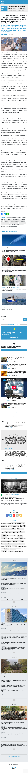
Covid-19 (9, 219)
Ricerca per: (3, 316)
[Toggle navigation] (25, 2)
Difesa (19, 529)
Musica (15, 541)
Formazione (9, 535)
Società (14, 546)
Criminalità (4, 529)
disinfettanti (6, 221)
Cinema (10, 526)
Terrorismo (10, 551)
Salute (19, 543)
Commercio (16, 526)
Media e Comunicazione (6, 541)
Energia (15, 532)
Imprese (19, 535)
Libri (24, 538)
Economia (8, 532)
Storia (2, 548)
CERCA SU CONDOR (14, 337)
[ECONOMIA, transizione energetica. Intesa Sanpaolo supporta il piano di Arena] (14, 569)
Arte (23, 523)
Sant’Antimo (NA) (15, 224)
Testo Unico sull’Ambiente (11, 226)
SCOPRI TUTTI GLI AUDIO (14, 473)
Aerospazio (3, 523)
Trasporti (16, 551)
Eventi (3, 535)
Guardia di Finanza (14, 222)
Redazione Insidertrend (15, 247)
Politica (21, 541)
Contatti (19, 756)
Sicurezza (3, 34)
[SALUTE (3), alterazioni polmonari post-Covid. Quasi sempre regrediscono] (14, 280)
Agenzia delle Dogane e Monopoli (14, 217)
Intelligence (16, 538)
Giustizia (14, 535)
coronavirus (3, 219)
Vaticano (21, 551)
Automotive (4, 526)
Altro (13, 523)
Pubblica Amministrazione (6, 543)
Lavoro (21, 538)
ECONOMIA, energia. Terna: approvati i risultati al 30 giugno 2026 (13, 599)
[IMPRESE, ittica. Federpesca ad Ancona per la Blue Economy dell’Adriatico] (14, 299)
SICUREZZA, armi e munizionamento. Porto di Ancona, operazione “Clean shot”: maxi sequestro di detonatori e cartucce (14, 270)
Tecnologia (12, 548)
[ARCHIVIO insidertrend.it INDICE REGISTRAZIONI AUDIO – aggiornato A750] (14, 486)
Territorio (4, 551)
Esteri (22, 532)
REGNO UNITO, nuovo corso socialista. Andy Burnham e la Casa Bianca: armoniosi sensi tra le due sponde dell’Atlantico (13, 686)
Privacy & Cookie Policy (12, 756)
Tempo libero (18, 548)
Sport (25, 546)
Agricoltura (9, 523)
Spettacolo (20, 546)
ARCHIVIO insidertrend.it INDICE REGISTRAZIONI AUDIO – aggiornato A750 (12, 497)
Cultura (14, 529)
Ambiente (18, 523)
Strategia (6, 548)
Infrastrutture (10, 538)
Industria (3, 538)
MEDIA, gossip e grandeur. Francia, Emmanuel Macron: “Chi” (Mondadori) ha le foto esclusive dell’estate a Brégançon (12, 734)
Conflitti (23, 526)
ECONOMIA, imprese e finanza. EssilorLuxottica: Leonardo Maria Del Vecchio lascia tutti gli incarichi (13, 584)
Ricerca (15, 543)
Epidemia (6, 222)
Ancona (23, 217)
